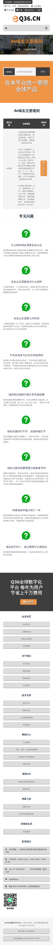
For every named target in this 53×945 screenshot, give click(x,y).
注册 (39, 10)
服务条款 (26, 671)
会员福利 (26, 831)
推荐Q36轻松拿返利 (26, 781)
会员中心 (30, 10)
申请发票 (26, 724)
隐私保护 (26, 678)
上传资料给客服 (26, 717)
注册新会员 (26, 631)
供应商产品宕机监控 (26, 757)
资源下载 (26, 764)
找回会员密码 (26, 639)
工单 (21, 10)
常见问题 (10, 10)
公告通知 (37, 6)
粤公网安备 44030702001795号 (26, 938)
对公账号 (26, 685)
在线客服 (26, 646)
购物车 (30, 602)
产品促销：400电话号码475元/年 (18, 2)
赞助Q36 (26, 789)
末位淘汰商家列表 (26, 814)
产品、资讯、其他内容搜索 (18, 6)
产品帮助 (26, 742)
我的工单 (26, 710)
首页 (18, 49)
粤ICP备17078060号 (26, 931)
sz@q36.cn (13, 879)
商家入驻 (26, 806)
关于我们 (26, 664)
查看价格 (44, 169)
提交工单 (26, 703)
